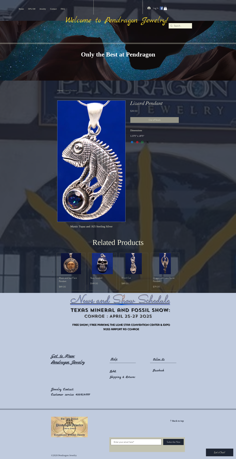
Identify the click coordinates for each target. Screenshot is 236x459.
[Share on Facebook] (132, 142)
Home (60, 90)
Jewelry (57, 389)
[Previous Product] (52, 271)
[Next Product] (183, 271)
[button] (165, 8)
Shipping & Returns (122, 377)
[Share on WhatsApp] (142, 142)
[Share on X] (147, 142)
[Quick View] (71, 263)
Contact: (68, 389)
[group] (118, 272)
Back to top (178, 421)
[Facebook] (161, 8)
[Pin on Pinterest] (137, 142)
